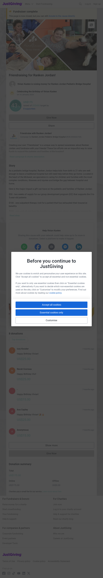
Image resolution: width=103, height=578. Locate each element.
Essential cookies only (51, 312)
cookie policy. (55, 293)
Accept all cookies (51, 304)
